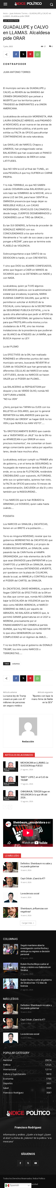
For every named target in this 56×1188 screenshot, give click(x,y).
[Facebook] (16, 54)
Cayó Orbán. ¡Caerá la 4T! (33, 878)
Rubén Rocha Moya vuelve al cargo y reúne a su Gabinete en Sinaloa (36, 967)
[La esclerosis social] (10, 897)
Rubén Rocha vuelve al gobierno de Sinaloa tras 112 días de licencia (36, 983)
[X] (23, 54)
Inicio (5, 13)
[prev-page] (5, 807)
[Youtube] (36, 1163)
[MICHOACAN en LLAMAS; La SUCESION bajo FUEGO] (10, 766)
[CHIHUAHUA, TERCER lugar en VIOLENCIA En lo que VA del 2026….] (10, 795)
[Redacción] (28, 726)
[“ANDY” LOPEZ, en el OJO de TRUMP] (10, 781)
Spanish (14, 1185)
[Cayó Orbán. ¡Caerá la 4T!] (10, 882)
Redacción (28, 741)
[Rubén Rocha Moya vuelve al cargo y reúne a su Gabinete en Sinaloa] (10, 968)
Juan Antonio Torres (18, 13)
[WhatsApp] (37, 54)
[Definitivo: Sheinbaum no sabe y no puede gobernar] (10, 867)
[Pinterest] (30, 54)
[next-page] (10, 807)
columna (16, 663)
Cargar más (27, 923)
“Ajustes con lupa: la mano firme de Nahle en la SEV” (42, 699)
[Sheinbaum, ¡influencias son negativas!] (10, 912)
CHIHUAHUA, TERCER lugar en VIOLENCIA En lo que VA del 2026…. (35, 794)
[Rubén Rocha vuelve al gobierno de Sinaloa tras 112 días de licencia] (10, 983)
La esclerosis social (30, 893)
